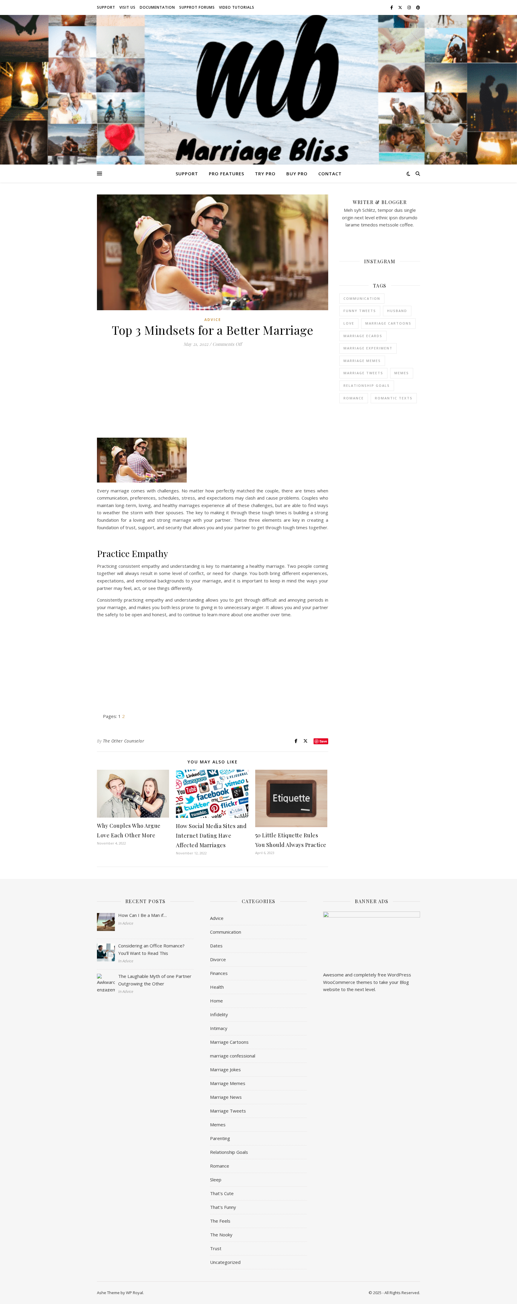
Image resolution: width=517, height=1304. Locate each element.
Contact (330, 173)
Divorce (218, 959)
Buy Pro (297, 173)
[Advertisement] (212, 396)
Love (348, 323)
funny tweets (359, 310)
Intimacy (218, 1028)
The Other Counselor (124, 741)
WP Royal (134, 1292)
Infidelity (219, 1014)
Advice (212, 319)
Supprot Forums (197, 7)
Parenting (220, 1138)
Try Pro (265, 173)
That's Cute (222, 1193)
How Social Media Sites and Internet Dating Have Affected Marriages (211, 835)
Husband (397, 310)
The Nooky (221, 1235)
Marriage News (226, 1097)
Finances (219, 973)
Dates (216, 946)
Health (217, 987)
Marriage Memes (227, 1083)
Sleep (215, 1180)
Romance (353, 398)
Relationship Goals (229, 1152)
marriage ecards (362, 336)
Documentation (157, 7)
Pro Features (226, 173)
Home (216, 1001)
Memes (218, 1125)
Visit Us (127, 7)
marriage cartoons (388, 323)
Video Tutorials (236, 7)
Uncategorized (225, 1262)
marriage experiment (368, 348)
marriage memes (362, 360)
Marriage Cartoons (229, 1042)
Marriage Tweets (363, 373)
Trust (215, 1248)
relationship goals (366, 385)
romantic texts (394, 398)
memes (401, 373)
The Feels (220, 1221)
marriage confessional (232, 1056)
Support (106, 7)
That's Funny (223, 1207)
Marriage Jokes (225, 1069)
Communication (361, 298)
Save (323, 741)
